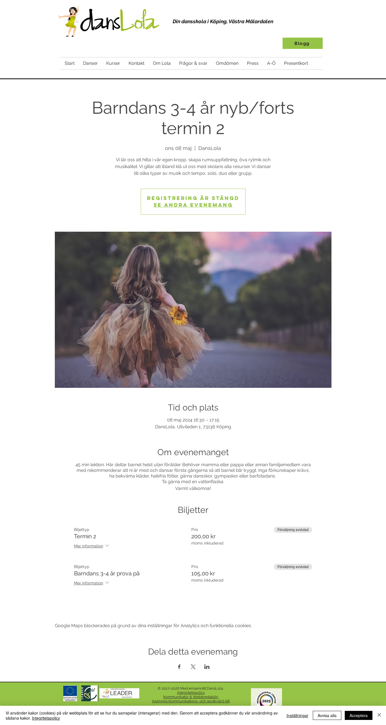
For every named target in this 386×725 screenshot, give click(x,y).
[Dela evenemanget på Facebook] (179, 666)
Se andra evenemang (193, 205)
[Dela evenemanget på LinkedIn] (207, 666)
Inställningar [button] (297, 715)
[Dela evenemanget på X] (193, 666)
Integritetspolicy (46, 718)
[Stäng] (379, 715)
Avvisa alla (327, 715)
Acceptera (359, 715)
